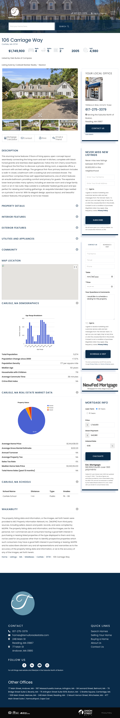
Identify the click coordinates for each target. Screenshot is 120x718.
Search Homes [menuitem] (99, 631)
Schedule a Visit (107, 246)
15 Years (92, 413)
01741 (48, 557)
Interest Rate (90, 441)
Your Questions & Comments (97, 292)
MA (20, 557)
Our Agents (89, 134)
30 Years (101, 409)
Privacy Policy (103, 211)
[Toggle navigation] (113, 13)
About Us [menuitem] (96, 643)
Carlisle (40, 557)
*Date (87, 272)
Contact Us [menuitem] (97, 646)
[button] (64, 26)
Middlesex (29, 557)
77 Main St (22, 648)
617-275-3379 (80, 13)
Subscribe (98, 220)
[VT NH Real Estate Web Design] (85, 713)
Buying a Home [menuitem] (100, 639)
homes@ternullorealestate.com (30, 635)
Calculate (98, 456)
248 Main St (22, 641)
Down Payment (91, 431)
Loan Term (89, 409)
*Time (87, 282)
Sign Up (103, 13)
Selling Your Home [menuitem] (101, 635)
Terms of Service (105, 364)
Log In (95, 13)
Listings (13, 557)
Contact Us (98, 128)
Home (4, 557)
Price (87, 420)
